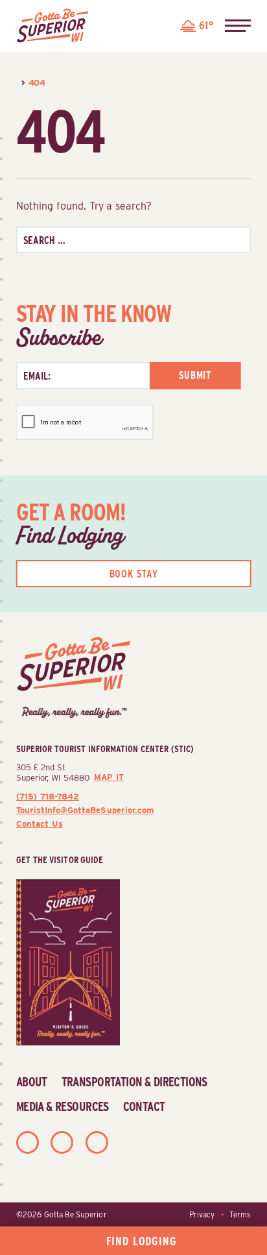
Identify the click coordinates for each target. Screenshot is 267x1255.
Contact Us (39, 823)
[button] (238, 26)
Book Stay (134, 574)
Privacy (202, 1214)
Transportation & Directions (134, 1082)
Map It (109, 777)
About (31, 1082)
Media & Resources (62, 1106)
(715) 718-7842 (47, 796)
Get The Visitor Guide (60, 859)
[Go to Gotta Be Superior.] (17, 82)
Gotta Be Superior (75, 1214)
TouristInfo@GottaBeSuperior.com (85, 810)
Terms (240, 1214)
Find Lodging (141, 1241)
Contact (144, 1106)
